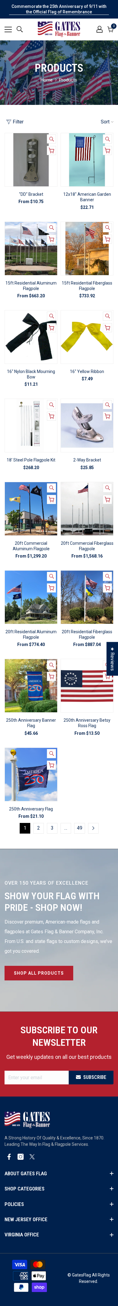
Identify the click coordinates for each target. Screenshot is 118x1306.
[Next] (93, 828)
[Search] (20, 29)
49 (79, 828)
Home (47, 80)
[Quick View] (51, 138)
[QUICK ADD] (51, 150)
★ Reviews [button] (112, 659)
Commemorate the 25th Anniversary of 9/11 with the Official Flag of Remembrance (59, 9)
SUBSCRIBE (94, 1077)
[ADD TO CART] (107, 150)
